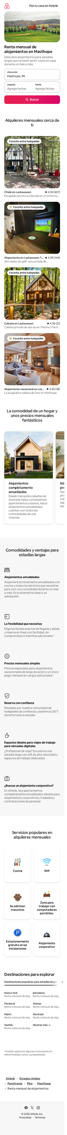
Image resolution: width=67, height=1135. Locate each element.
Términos (40, 1117)
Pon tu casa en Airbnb (43, 6)
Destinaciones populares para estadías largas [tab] (31, 981)
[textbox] (18, 88)
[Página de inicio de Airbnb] (7, 5)
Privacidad (25, 1117)
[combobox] (32, 76)
